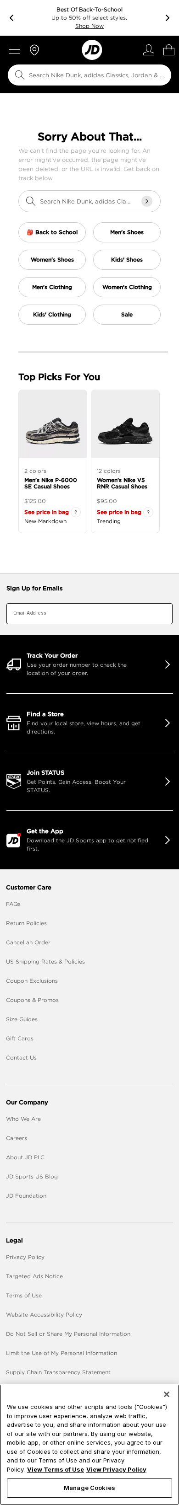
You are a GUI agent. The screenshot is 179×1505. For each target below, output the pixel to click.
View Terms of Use (55, 1469)
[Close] (167, 1394)
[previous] (11, 17)
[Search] (19, 75)
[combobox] (89, 75)
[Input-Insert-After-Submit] (146, 201)
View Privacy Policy (116, 1469)
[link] (92, 50)
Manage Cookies (89, 1487)
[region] (89, 1444)
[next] (167, 17)
